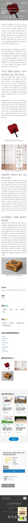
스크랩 (2, 17)
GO (25, 498)
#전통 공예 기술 (20, 323)
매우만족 (15, 457)
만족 (14, 459)
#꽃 (24, 412)
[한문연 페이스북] (12, 518)
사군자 (11, 309)
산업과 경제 (11, 3)
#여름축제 (6, 412)
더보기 (13, 439)
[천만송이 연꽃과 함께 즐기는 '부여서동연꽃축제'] (7, 399)
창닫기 (25, 520)
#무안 (9, 432)
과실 (16, 309)
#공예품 (4, 323)
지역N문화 (3, 3)
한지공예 (5, 309)
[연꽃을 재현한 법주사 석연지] (20, 419)
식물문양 (22, 309)
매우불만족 (15, 464)
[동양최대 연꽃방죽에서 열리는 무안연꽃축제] (7, 419)
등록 (14, 471)
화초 (4, 312)
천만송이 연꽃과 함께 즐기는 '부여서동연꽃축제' (7, 409)
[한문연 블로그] (15, 518)
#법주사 (18, 432)
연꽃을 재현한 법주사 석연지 (20, 429)
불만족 (14, 462)
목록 (8, 485)
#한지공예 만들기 (7, 325)
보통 (14, 461)
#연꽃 (5, 432)
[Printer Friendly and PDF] (10, 18)
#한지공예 (11, 323)
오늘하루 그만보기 (21, 520)
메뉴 (26, 3)
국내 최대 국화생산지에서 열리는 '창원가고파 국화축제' (20, 409)
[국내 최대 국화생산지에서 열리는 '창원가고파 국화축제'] (20, 399)
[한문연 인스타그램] (9, 518)
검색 (23, 3)
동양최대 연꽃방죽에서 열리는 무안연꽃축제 (7, 429)
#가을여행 (19, 412)
